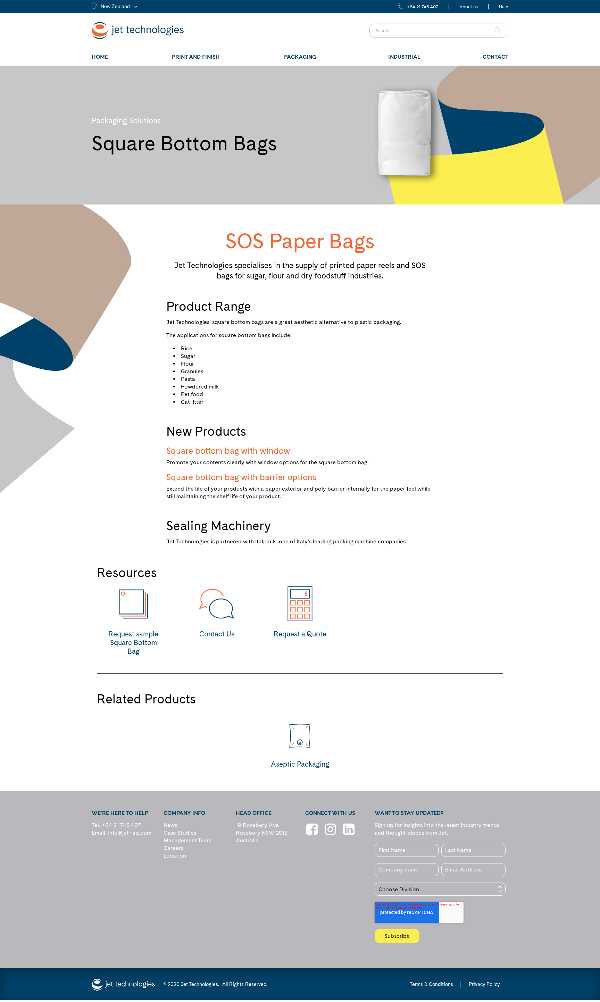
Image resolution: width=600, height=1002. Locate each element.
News (170, 825)
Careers (173, 848)
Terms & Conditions (431, 984)
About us (468, 6)
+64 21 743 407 (422, 6)
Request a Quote (300, 634)
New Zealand (115, 6)
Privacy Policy (484, 984)
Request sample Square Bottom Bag (133, 643)
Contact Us (216, 634)
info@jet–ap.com (129, 832)
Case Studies (180, 832)
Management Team (187, 840)
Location (175, 855)
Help (503, 6)
